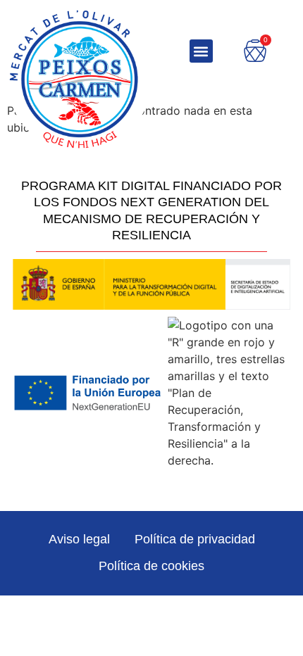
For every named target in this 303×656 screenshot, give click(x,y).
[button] (201, 51)
